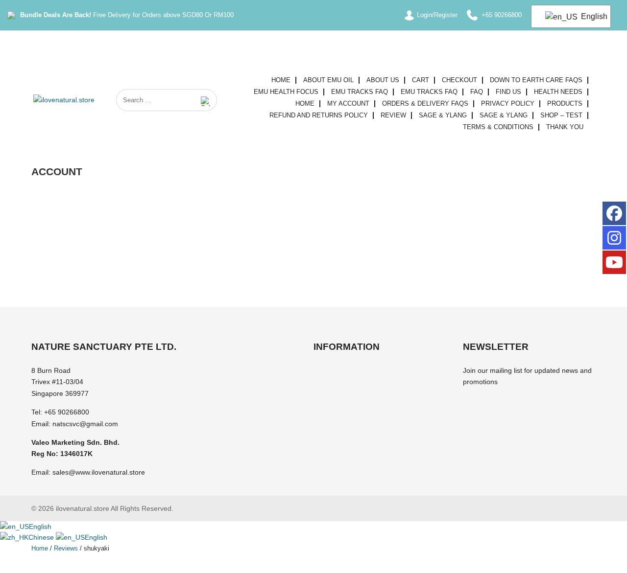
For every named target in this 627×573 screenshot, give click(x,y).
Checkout (459, 80)
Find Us (508, 92)
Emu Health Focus (286, 92)
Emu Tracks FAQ (359, 92)
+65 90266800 (66, 412)
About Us (382, 80)
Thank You (564, 127)
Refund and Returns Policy (318, 115)
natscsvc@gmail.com (85, 424)
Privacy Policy (507, 103)
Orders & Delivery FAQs (425, 103)
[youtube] (614, 262)
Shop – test (561, 115)
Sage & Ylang (443, 115)
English (590, 16)
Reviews (66, 548)
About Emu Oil (328, 80)
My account (348, 103)
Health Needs (558, 92)
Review (393, 115)
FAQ (476, 92)
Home (280, 80)
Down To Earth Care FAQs (536, 80)
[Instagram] (614, 238)
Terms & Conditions (498, 127)
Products (564, 103)
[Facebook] (614, 213)
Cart (420, 80)
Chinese (42, 537)
